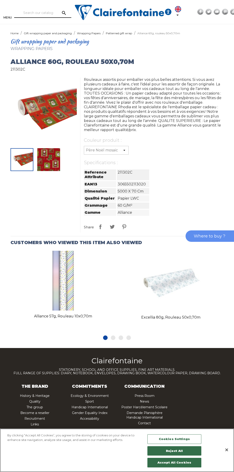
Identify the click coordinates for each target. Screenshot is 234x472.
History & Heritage (35, 396)
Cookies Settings (174, 439)
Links (35, 424)
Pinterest (225, 12)
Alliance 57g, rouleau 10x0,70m (63, 316)
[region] (117, 450)
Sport (89, 401)
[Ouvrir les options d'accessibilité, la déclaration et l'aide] (168, 12)
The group (35, 407)
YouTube (217, 12)
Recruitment (34, 419)
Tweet (112, 226)
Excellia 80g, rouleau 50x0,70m (170, 317)
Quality (34, 401)
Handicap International (90, 407)
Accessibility (89, 419)
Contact (144, 423)
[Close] (227, 450)
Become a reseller (34, 413)
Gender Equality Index (89, 413)
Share (100, 226)
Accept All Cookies (174, 462)
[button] (105, 337)
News (144, 401)
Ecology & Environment (90, 396)
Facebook (200, 12)
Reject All (174, 451)
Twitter (208, 12)
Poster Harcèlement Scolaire (144, 407)
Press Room (144, 396)
